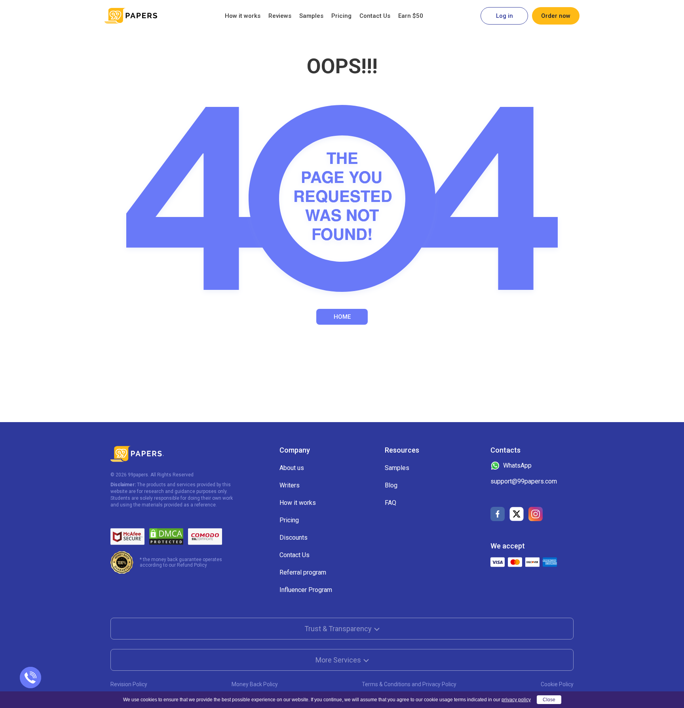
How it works (242, 15)
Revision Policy (128, 684)
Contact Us (374, 15)
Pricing (341, 15)
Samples (311, 15)
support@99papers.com (523, 481)
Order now (555, 15)
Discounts (293, 537)
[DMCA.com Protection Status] (166, 536)
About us (291, 468)
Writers (289, 485)
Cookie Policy (557, 684)
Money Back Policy (255, 684)
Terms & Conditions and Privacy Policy (409, 684)
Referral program (302, 572)
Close (549, 699)
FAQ (390, 502)
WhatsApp (517, 465)
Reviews (279, 15)
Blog (391, 485)
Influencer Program (305, 590)
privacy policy (516, 699)
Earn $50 (410, 15)
